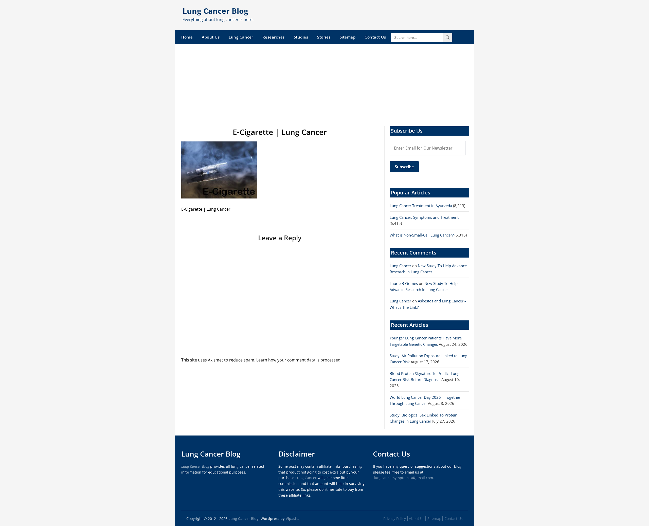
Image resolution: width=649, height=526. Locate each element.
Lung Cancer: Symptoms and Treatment (424, 217)
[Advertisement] (324, 81)
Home (187, 37)
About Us (211, 37)
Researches (273, 37)
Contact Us (375, 37)
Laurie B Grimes (404, 283)
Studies (301, 37)
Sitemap (348, 37)
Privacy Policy (394, 518)
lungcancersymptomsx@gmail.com (403, 477)
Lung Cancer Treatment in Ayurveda (421, 205)
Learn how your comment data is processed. (298, 360)
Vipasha (292, 518)
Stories (324, 37)
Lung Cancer (241, 37)
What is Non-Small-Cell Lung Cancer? (422, 235)
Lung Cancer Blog (215, 11)
